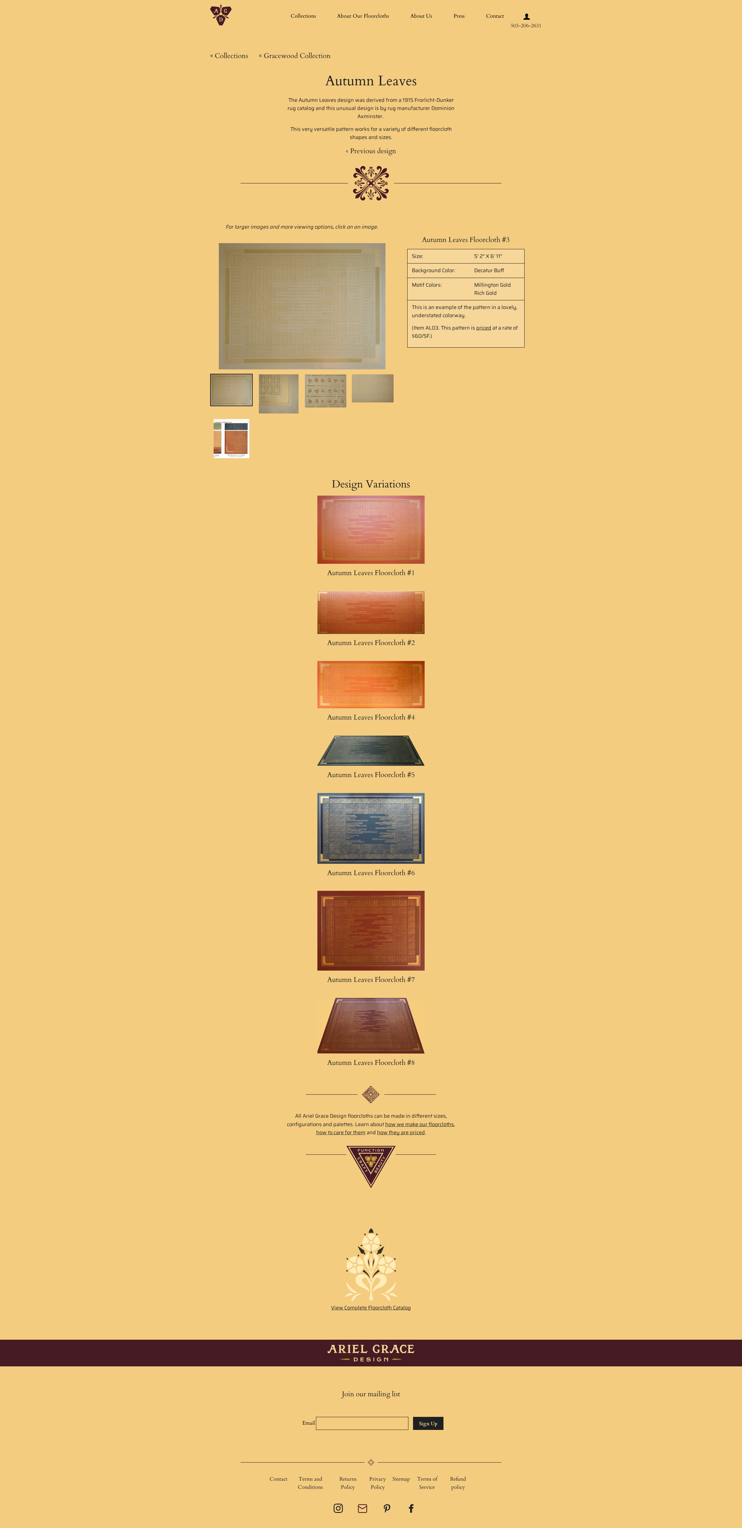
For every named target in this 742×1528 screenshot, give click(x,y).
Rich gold (485, 293)
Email (308, 1423)
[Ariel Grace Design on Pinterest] (387, 1510)
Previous (371, 151)
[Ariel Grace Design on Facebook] (412, 1510)
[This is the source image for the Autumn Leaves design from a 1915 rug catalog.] (231, 438)
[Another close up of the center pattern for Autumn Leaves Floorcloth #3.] (372, 388)
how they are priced (401, 1132)
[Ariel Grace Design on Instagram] (339, 1510)
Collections (303, 16)
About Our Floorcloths (363, 16)
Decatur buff (489, 270)
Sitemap (401, 1479)
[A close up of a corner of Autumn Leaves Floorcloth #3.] (278, 394)
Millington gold (492, 285)
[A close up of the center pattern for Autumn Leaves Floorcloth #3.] (325, 391)
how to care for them (340, 1132)
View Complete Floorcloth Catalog (371, 1308)
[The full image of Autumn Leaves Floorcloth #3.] (231, 390)
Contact (495, 16)
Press (459, 16)
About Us (421, 16)
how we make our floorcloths (419, 1124)
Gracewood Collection (295, 56)
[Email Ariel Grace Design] (363, 1511)
